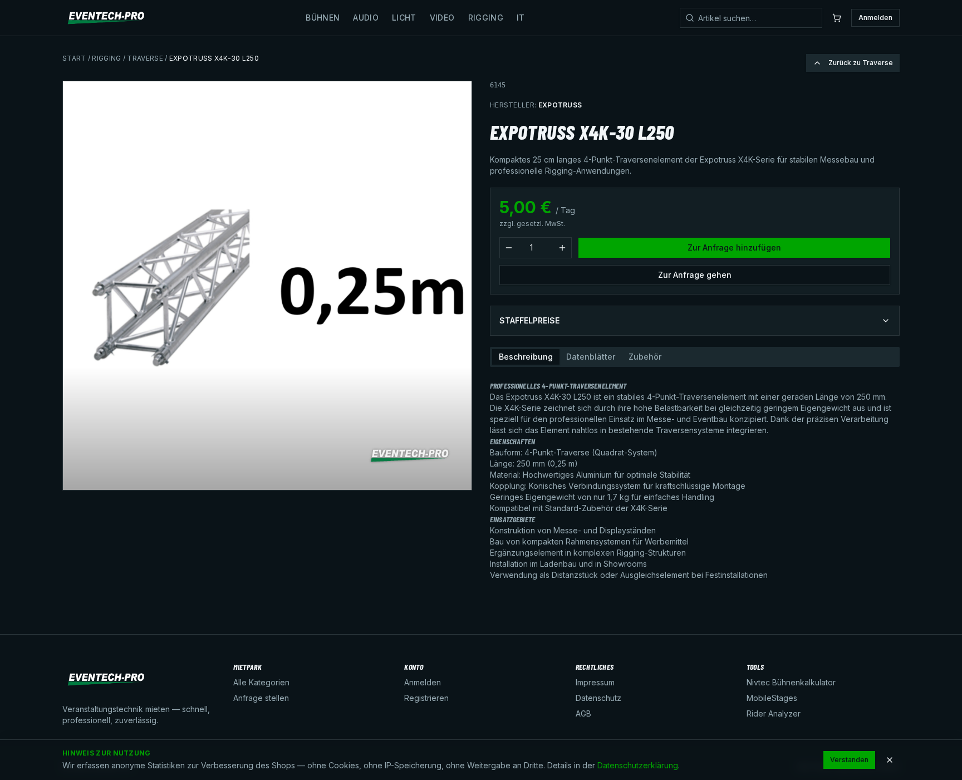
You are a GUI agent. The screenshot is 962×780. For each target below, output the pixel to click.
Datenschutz (598, 698)
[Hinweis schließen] (890, 760)
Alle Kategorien (261, 682)
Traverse (145, 58)
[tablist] (695, 357)
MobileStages (772, 698)
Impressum (595, 682)
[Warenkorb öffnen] (837, 18)
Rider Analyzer (774, 713)
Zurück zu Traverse (860, 62)
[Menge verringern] (509, 248)
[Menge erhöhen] (562, 248)
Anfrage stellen (261, 698)
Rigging (485, 17)
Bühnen (323, 17)
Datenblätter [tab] (590, 356)
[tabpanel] (695, 476)
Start (74, 58)
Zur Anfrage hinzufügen (734, 247)
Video (442, 17)
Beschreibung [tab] (526, 356)
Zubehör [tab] (645, 356)
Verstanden (849, 760)
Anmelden (875, 17)
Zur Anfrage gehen (695, 274)
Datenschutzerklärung (637, 765)
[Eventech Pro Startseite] (106, 18)
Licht (404, 17)
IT (521, 17)
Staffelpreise (529, 320)
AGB (583, 713)
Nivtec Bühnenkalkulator (791, 682)
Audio (366, 17)
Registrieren (426, 698)
